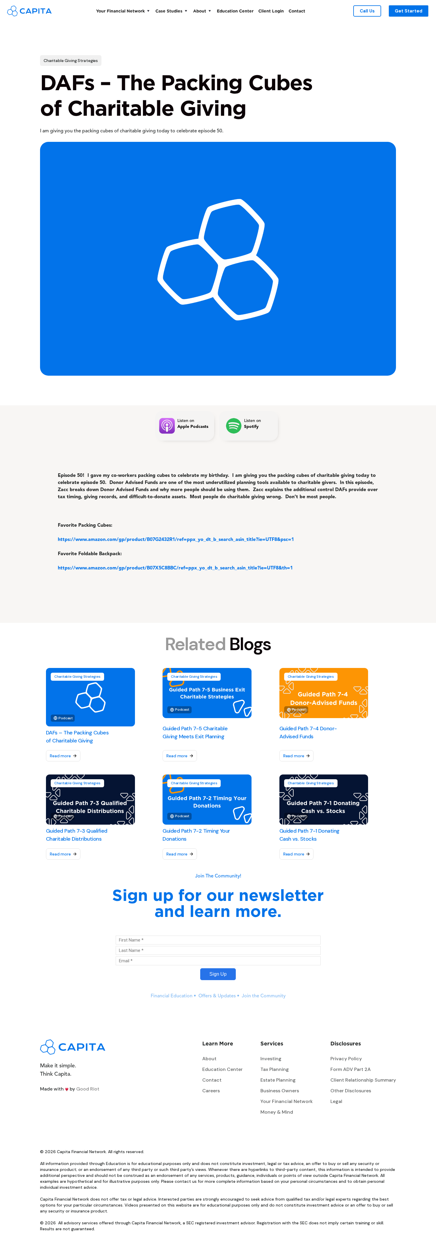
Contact (297, 11)
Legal (336, 1101)
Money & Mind (276, 1112)
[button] (123, 11)
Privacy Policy (346, 1058)
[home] (29, 11)
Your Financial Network (120, 11)
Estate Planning (278, 1080)
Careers (211, 1091)
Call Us (367, 11)
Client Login (271, 11)
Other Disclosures (350, 1091)
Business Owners (279, 1091)
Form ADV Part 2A (350, 1069)
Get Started (408, 11)
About (199, 11)
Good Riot (87, 1089)
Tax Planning (274, 1069)
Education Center (235, 11)
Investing (270, 1058)
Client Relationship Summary (363, 1080)
